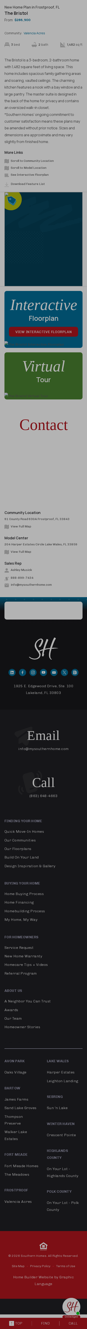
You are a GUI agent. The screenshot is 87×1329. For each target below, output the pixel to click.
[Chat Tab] (43, 664)
